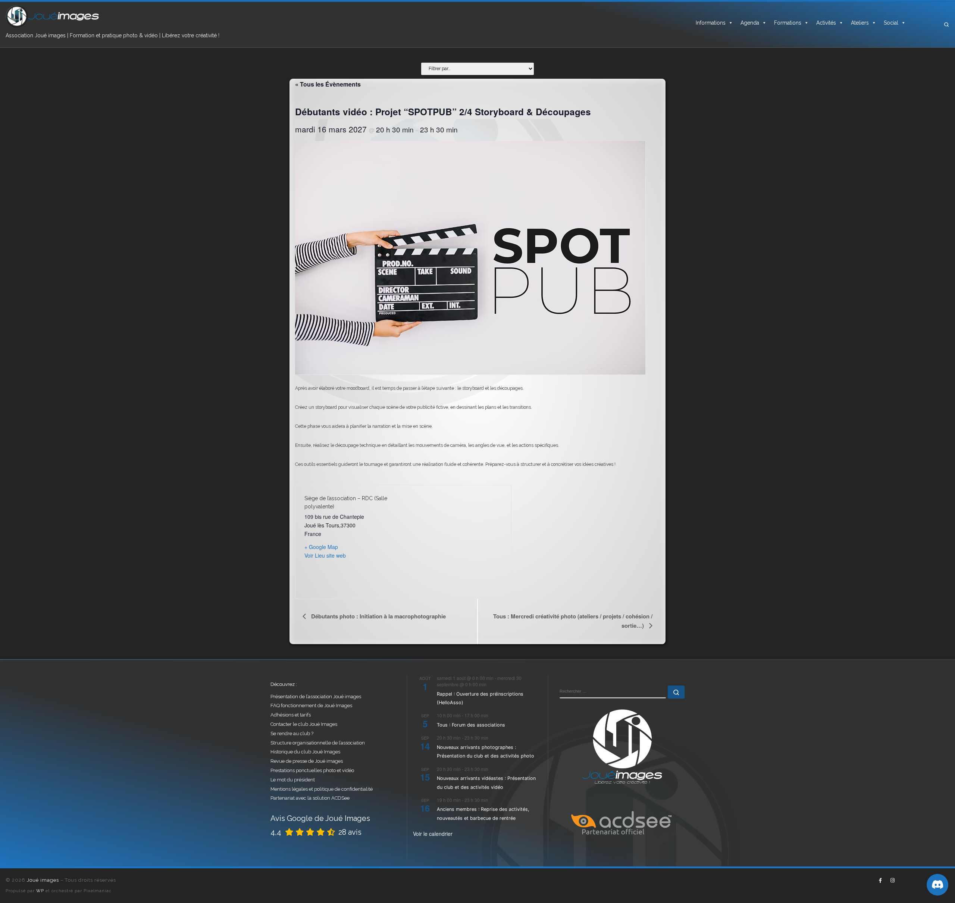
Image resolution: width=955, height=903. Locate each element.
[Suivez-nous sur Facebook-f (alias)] (880, 880)
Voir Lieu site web (325, 555)
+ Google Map (321, 547)
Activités (826, 23)
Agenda (749, 23)
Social (891, 23)
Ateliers (860, 23)
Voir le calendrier (433, 833)
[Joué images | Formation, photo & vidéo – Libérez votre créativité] (52, 15)
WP (40, 890)
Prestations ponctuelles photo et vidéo (312, 770)
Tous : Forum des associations (471, 725)
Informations (711, 23)
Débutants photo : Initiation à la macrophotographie (378, 616)
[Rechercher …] (676, 692)
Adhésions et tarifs (290, 715)
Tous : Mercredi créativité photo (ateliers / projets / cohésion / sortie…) (572, 621)
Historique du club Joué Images (305, 752)
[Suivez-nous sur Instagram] (892, 880)
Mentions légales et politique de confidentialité (321, 789)
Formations (787, 23)
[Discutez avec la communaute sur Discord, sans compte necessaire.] (937, 885)
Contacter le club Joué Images (303, 724)
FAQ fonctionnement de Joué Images (311, 705)
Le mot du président (292, 780)
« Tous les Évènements (328, 84)
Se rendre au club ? (291, 733)
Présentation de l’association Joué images (315, 696)
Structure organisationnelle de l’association (317, 743)
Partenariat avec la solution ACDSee (310, 798)
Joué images (43, 880)
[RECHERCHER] (613, 692)
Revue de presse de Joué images (306, 761)
